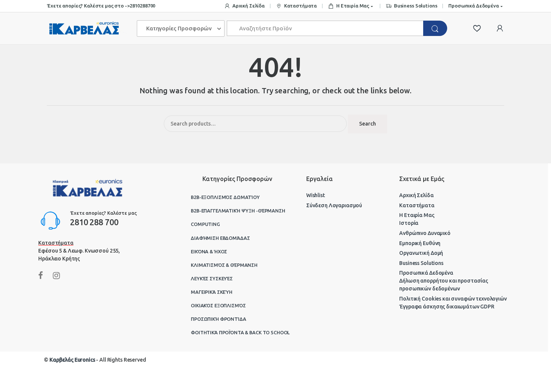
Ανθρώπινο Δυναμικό (424, 233)
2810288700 (143, 5)
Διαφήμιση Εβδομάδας (220, 238)
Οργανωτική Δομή (421, 253)
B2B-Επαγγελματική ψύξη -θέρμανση (238, 210)
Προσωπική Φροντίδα (218, 319)
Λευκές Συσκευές (212, 278)
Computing (205, 224)
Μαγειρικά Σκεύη (211, 292)
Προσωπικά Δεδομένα (473, 5)
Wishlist (315, 195)
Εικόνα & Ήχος (209, 251)
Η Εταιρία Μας (352, 5)
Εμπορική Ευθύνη (419, 243)
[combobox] (325, 28)
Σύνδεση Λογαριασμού (334, 205)
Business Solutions (415, 5)
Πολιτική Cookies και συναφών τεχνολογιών (452, 299)
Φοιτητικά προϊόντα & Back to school (240, 332)
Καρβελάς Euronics (72, 360)
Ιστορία (408, 223)
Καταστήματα (300, 5)
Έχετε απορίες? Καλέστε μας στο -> (88, 5)
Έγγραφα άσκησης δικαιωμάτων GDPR (446, 307)
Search (367, 124)
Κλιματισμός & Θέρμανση (224, 265)
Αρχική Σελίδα (248, 5)
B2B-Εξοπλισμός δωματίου (225, 197)
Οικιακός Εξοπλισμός (218, 305)
